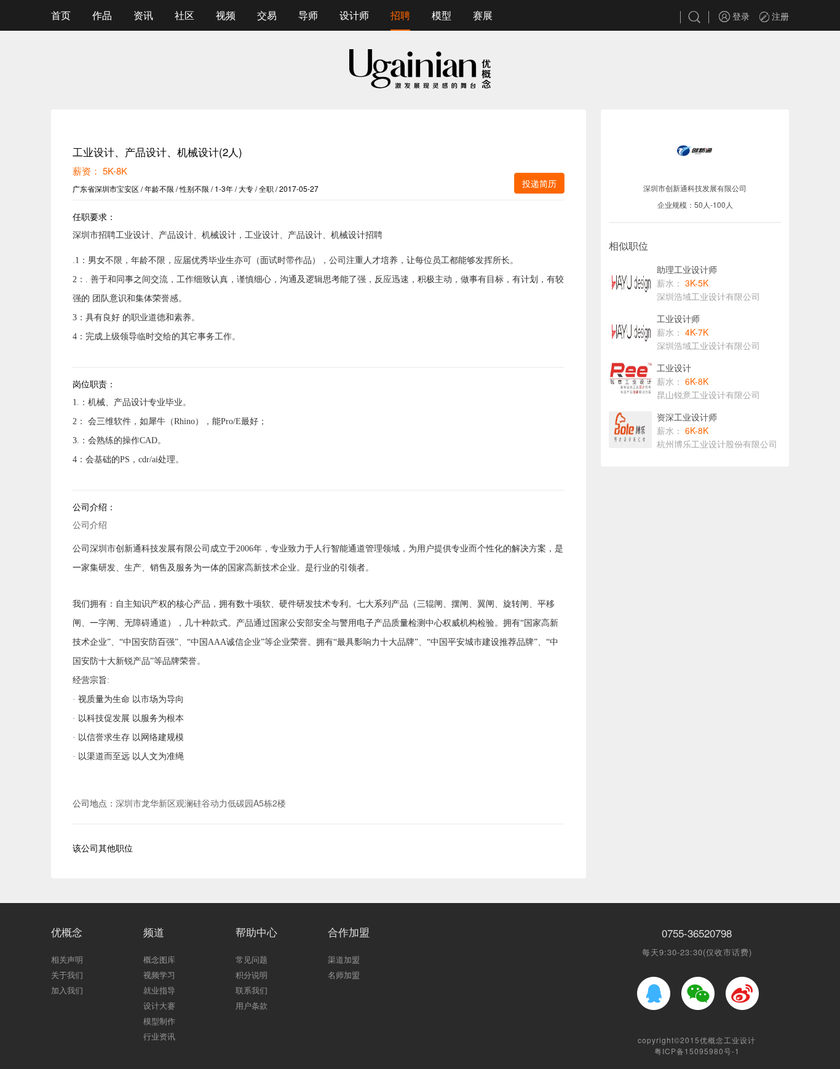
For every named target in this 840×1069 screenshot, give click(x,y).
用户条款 (251, 1005)
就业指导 (159, 990)
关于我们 (67, 974)
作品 (102, 15)
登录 (740, 16)
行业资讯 (159, 1036)
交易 (267, 15)
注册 (779, 16)
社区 (184, 15)
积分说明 (251, 974)
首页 (61, 15)
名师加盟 (344, 974)
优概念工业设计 (728, 1040)
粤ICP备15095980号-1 (697, 1051)
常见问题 (251, 959)
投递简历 (539, 183)
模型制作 (159, 1021)
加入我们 (67, 990)
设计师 (354, 15)
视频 (226, 15)
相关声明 (67, 959)
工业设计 (674, 367)
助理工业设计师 (687, 269)
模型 (441, 15)
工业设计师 (678, 318)
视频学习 (159, 974)
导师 (308, 15)
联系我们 (251, 990)
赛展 (483, 15)
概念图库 (159, 959)
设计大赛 (159, 1005)
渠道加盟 (344, 959)
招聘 (400, 15)
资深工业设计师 (687, 417)
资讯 (143, 15)
